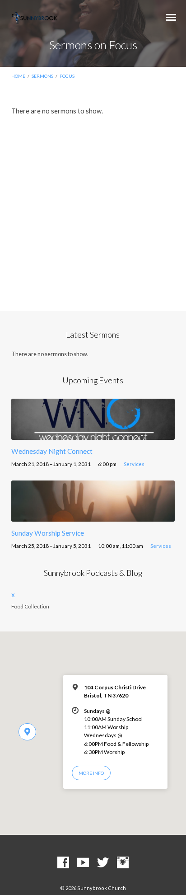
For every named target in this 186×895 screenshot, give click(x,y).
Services (134, 464)
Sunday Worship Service (47, 533)
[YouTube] (83, 863)
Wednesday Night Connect (52, 451)
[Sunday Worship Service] (93, 516)
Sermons (42, 76)
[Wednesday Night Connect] (93, 434)
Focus (67, 76)
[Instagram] (123, 863)
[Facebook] (63, 863)
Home (18, 76)
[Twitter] (103, 863)
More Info (91, 773)
